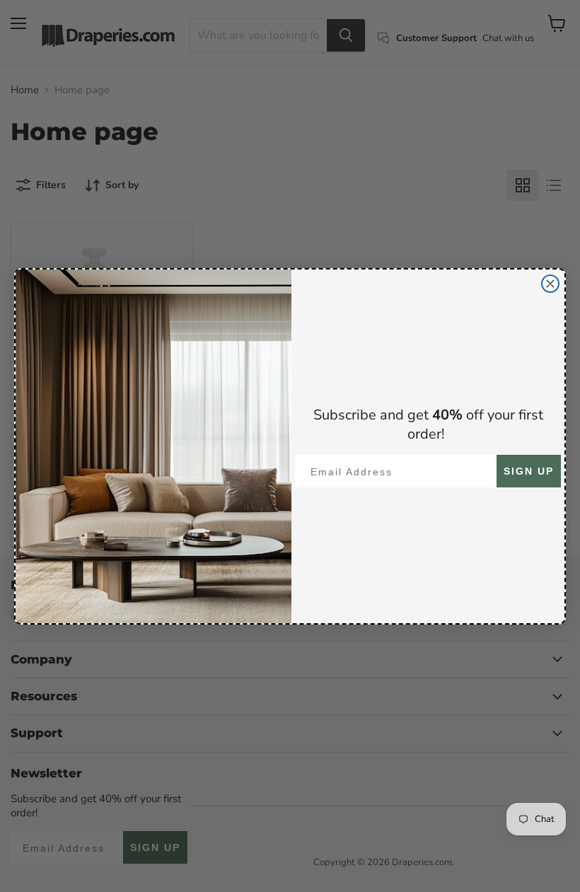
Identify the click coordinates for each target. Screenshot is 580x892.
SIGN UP (529, 471)
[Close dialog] (550, 283)
